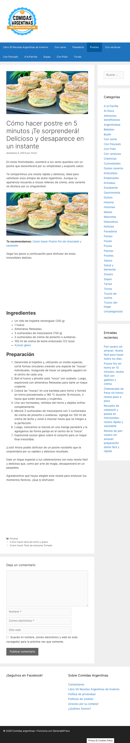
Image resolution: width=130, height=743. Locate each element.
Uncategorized (113, 311)
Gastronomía (112, 192)
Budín (107, 134)
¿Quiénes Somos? (79, 708)
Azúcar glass (22, 345)
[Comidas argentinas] (22, 21)
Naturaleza (111, 221)
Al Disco (109, 110)
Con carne (60, 47)
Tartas (108, 284)
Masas (108, 212)
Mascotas (110, 216)
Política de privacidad (82, 694)
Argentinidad (112, 124)
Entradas (109, 183)
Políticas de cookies (80, 699)
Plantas (108, 250)
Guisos (108, 197)
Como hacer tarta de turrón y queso (29, 542)
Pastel (108, 241)
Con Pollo (62, 56)
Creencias (110, 158)
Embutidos (110, 173)
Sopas (46, 56)
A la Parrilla (30, 56)
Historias (109, 207)
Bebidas (109, 129)
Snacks (108, 274)
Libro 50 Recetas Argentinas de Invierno (25, 47)
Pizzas (108, 246)
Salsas (108, 260)
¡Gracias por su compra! (83, 703)
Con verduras (112, 47)
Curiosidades (112, 163)
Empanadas (111, 178)
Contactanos (76, 684)
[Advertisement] (47, 286)
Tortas (77, 56)
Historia (109, 202)
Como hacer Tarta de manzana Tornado (31, 545)
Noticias (109, 226)
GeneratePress (61, 730)
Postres (94, 47)
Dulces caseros (113, 168)
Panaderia (78, 47)
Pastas (108, 236)
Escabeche (111, 187)
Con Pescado (10, 56)
